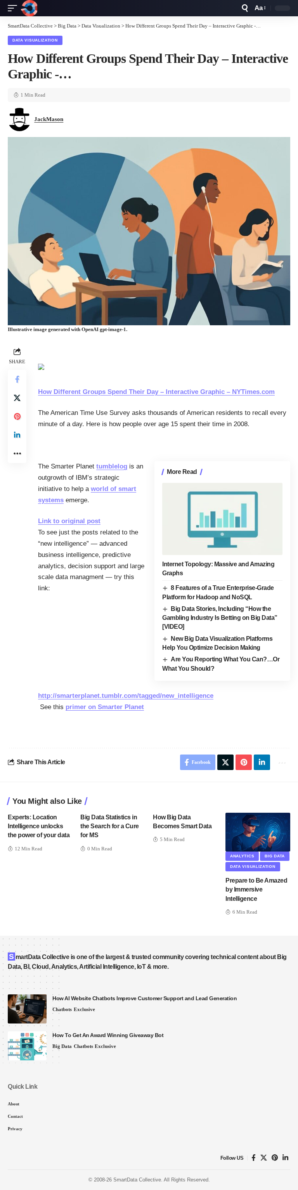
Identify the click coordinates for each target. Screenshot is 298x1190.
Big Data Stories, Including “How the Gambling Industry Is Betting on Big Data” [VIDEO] (219, 617)
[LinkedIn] (285, 1158)
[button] (14, 8)
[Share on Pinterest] (17, 416)
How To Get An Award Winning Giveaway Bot (107, 1035)
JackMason (48, 119)
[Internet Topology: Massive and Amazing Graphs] (222, 519)
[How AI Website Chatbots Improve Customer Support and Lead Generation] (27, 1008)
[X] (263, 1158)
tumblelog (111, 466)
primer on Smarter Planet (105, 707)
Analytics (242, 856)
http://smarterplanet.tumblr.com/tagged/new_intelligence (125, 695)
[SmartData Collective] (29, 8)
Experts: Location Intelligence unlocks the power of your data (38, 826)
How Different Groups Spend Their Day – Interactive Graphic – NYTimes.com (156, 392)
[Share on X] (17, 398)
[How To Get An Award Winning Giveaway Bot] (27, 1045)
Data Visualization (35, 40)
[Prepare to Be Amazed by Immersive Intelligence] (257, 832)
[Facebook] (253, 1158)
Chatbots (62, 1009)
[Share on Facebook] (17, 379)
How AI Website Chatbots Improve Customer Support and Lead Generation (144, 998)
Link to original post (69, 521)
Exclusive (84, 1009)
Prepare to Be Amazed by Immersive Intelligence (256, 889)
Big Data (275, 856)
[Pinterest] (275, 1158)
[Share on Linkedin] (17, 435)
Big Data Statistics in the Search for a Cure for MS (109, 826)
